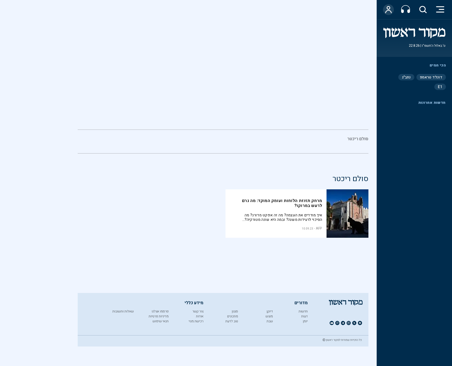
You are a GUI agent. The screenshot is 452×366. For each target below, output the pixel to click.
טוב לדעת (231, 321)
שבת (269, 321)
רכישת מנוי (196, 321)
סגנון (235, 311)
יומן (305, 321)
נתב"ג (406, 77)
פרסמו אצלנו (160, 311)
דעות (304, 316)
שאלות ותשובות (123, 311)
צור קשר (197, 311)
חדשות (303, 311)
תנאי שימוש (161, 321)
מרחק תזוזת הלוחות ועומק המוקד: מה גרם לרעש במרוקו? (282, 203)
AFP (319, 228)
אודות (199, 316)
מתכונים (232, 316)
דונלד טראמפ (431, 77)
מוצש (269, 316)
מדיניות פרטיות (159, 316)
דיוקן (269, 311)
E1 (440, 87)
